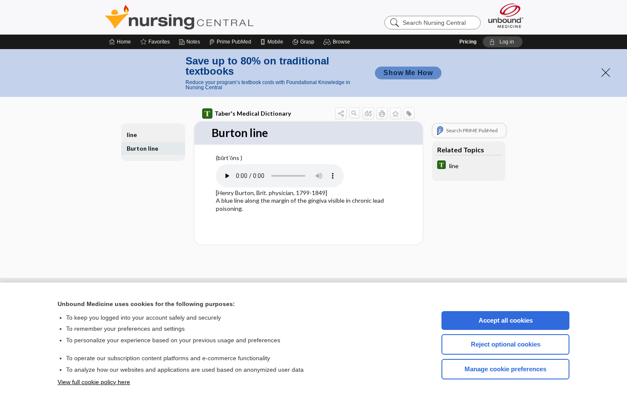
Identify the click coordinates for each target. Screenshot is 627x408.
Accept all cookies (506, 320)
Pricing (467, 42)
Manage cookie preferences (505, 369)
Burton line (142, 148)
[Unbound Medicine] (506, 15)
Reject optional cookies (505, 344)
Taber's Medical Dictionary (253, 113)
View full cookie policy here (94, 382)
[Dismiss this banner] (605, 72)
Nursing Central (211, 17)
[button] (338, 42)
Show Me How (408, 72)
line (132, 134)
